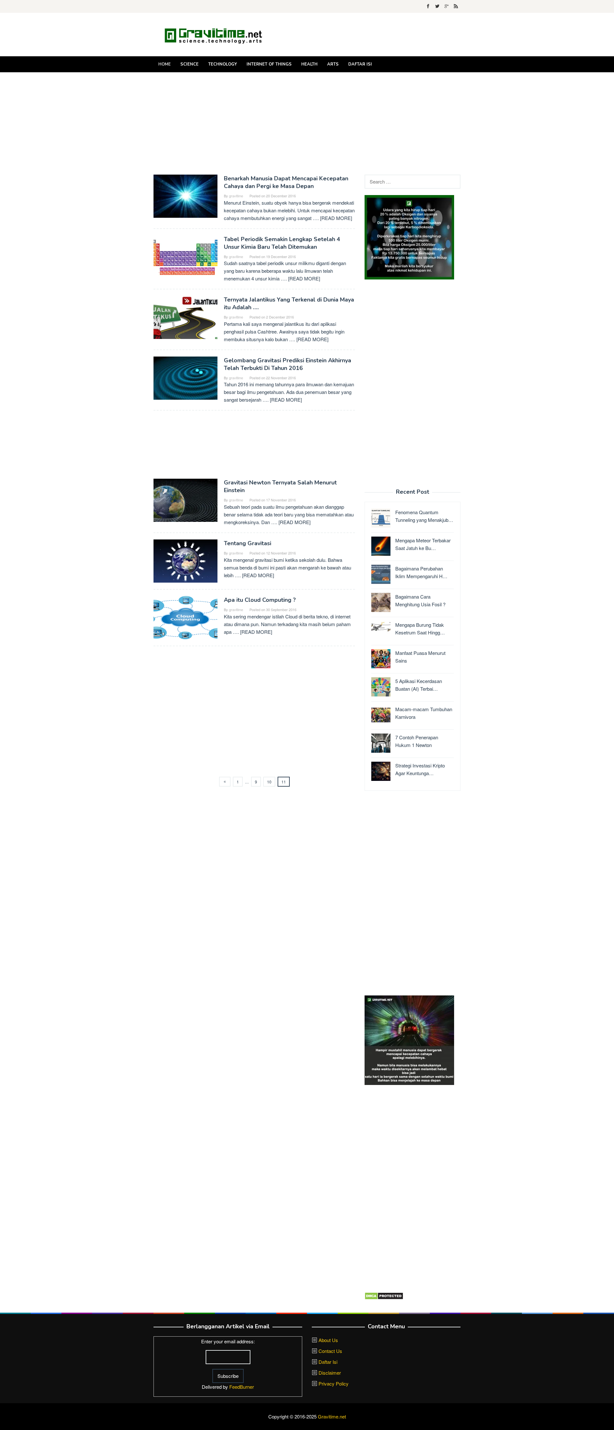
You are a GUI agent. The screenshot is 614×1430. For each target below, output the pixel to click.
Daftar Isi (328, 1361)
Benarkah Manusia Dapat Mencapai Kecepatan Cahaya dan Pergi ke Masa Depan (286, 182)
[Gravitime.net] (217, 34)
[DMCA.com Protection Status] (384, 1295)
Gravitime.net (332, 1416)
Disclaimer (330, 1372)
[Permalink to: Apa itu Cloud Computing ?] (185, 616)
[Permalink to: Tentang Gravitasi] (185, 560)
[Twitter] (437, 6)
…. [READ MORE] (332, 218)
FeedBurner (241, 1386)
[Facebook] (428, 6)
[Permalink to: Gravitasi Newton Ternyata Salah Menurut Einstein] (185, 499)
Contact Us (330, 1351)
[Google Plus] (446, 6)
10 (269, 781)
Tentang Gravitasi (247, 543)
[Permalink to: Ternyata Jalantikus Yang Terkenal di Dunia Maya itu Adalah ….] (185, 316)
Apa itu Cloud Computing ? (260, 600)
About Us (328, 1340)
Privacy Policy (334, 1383)
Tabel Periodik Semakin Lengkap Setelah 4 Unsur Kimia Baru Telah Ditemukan (282, 243)
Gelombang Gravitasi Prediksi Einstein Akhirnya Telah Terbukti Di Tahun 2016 (287, 364)
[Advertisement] (307, 123)
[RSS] (455, 6)
